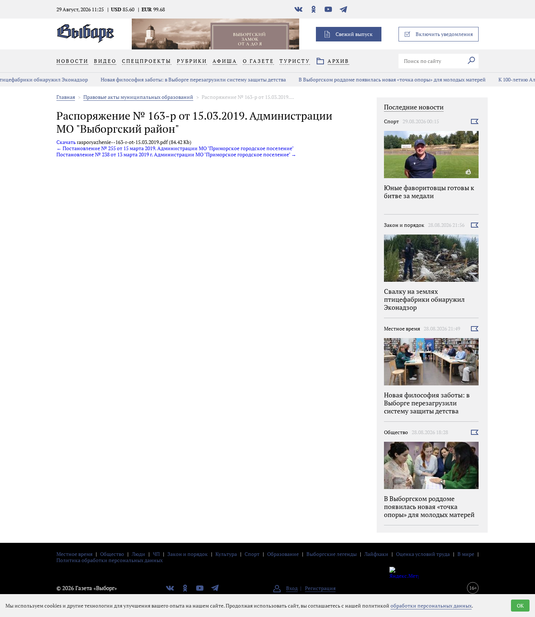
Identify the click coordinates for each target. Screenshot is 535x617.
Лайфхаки (376, 553)
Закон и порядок (404, 225)
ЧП (156, 553)
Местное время (402, 328)
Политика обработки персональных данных (109, 560)
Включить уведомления (444, 34)
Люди (138, 553)
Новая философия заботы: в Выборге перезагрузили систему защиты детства (177, 79)
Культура (226, 553)
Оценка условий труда (423, 553)
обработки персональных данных (431, 605)
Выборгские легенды (331, 553)
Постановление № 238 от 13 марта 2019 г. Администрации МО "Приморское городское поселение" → (176, 154)
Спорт (391, 121)
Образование (283, 553)
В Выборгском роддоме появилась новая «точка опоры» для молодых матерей (375, 79)
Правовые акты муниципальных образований (138, 96)
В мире (465, 553)
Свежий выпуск (354, 34)
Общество (396, 432)
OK (520, 605)
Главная (65, 96)
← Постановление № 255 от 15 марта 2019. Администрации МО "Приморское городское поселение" (175, 148)
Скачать (66, 142)
